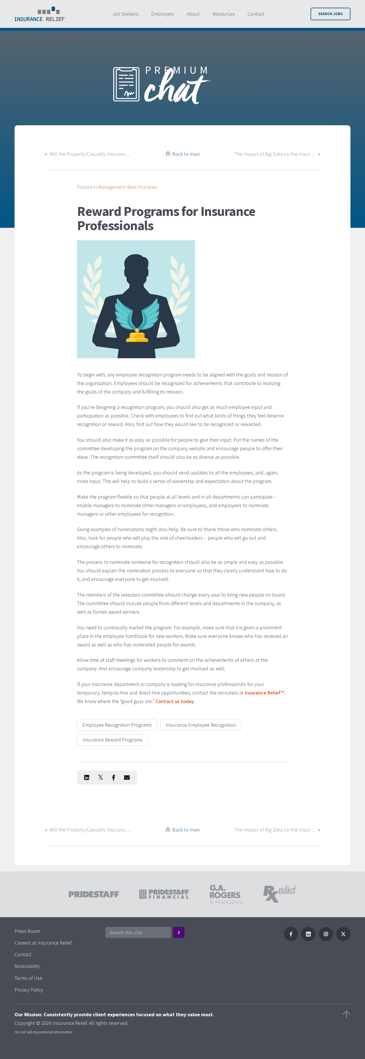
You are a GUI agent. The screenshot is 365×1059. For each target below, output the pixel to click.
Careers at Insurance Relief (43, 942)
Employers (162, 14)
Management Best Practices (127, 187)
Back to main (186, 154)
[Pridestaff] (40, 14)
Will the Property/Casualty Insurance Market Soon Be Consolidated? (90, 154)
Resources (223, 14)
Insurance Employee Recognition (201, 725)
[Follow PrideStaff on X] (343, 939)
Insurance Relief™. (265, 692)
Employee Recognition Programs (117, 725)
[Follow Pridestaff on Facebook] (291, 939)
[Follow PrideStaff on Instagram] (326, 939)
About (193, 14)
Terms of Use (28, 978)
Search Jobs (330, 13)
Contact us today (174, 701)
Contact (256, 14)
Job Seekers (125, 14)
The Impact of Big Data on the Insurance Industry (274, 154)
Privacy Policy (29, 989)
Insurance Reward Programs (112, 739)
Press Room (27, 931)
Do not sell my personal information (43, 1032)
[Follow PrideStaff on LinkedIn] (308, 939)
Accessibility (27, 966)
